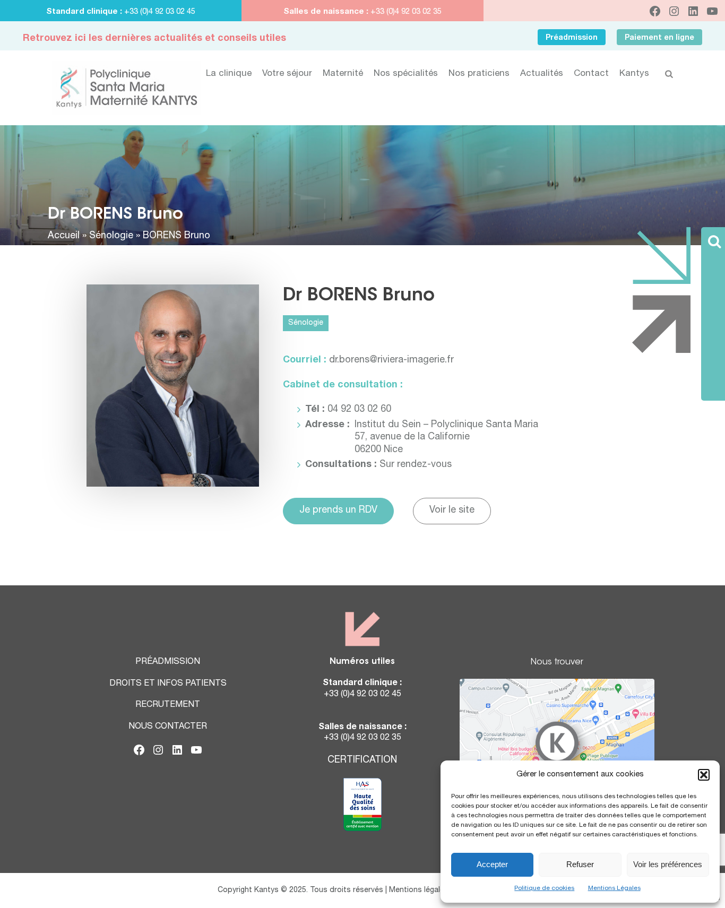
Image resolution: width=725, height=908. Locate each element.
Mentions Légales (614, 888)
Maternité (343, 74)
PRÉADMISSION (167, 662)
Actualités (541, 74)
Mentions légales (418, 890)
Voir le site (451, 510)
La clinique (229, 74)
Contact (591, 74)
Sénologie (111, 236)
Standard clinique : (85, 12)
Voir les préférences (667, 864)
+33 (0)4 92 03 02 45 (159, 12)
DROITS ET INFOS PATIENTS (168, 684)
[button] (703, 774)
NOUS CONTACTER (167, 727)
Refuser (580, 864)
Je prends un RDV (338, 510)
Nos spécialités (406, 74)
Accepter (492, 864)
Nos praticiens (479, 74)
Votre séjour (287, 74)
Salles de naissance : (325, 12)
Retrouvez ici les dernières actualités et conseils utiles (154, 39)
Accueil (64, 236)
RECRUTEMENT (167, 705)
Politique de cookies (544, 888)
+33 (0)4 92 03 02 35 (405, 12)
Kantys (634, 74)
